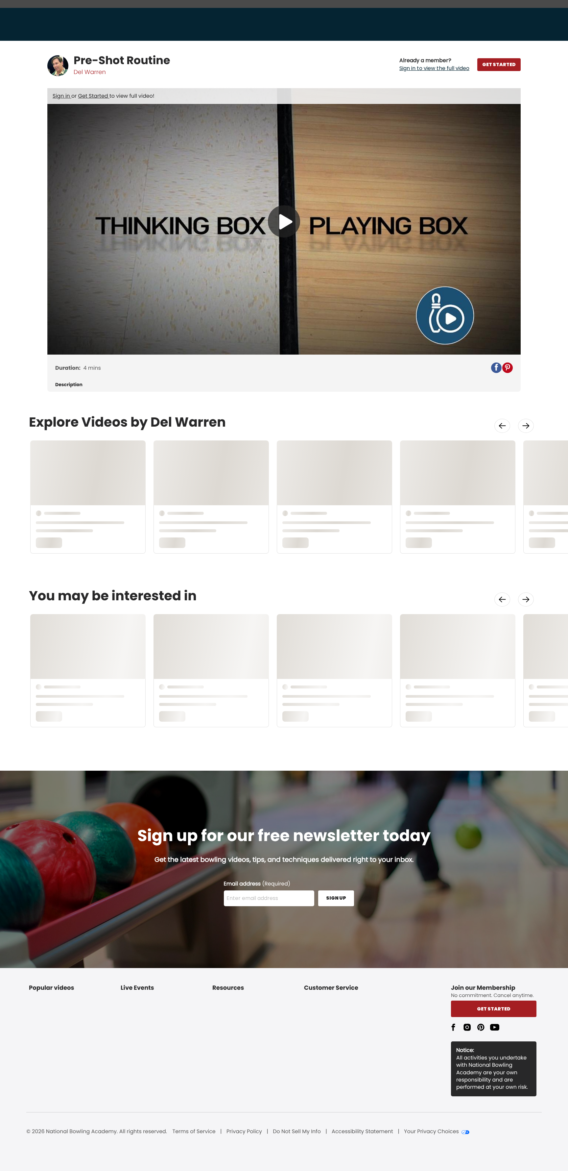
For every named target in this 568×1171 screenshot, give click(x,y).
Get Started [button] (493, 1009)
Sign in (62, 96)
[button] (434, 64)
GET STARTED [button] (499, 64)
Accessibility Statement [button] (362, 1131)
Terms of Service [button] (194, 1131)
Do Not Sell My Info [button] (297, 1131)
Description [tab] (69, 385)
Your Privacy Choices (431, 1131)
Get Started (93, 96)
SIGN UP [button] (336, 898)
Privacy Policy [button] (244, 1131)
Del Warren (90, 72)
